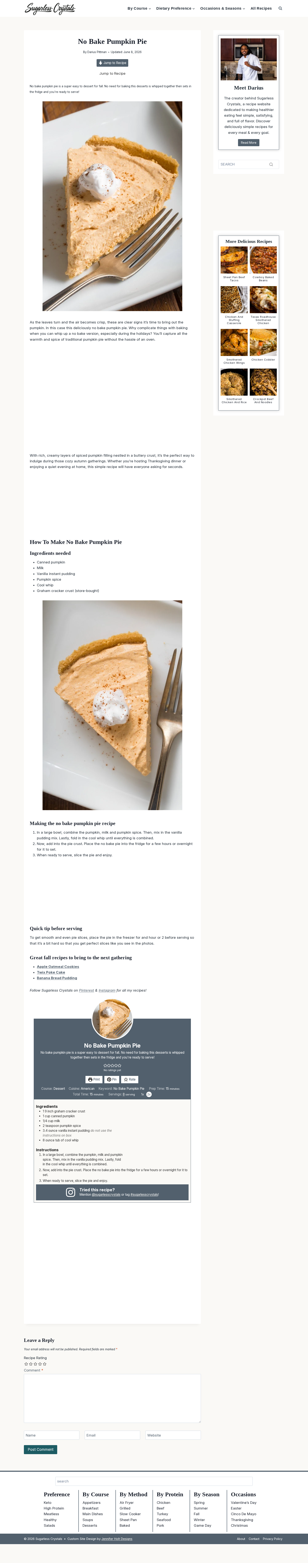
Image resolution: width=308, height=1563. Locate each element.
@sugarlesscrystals (106, 1195)
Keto (47, 1502)
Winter (199, 1520)
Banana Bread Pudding (57, 978)
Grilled (125, 1508)
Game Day (202, 1525)
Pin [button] (113, 1079)
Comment (33, 1370)
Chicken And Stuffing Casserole (234, 320)
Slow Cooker (130, 1514)
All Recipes (261, 8)
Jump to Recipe (114, 63)
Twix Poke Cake (51, 972)
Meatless (51, 1514)
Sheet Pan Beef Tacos (234, 279)
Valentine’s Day (243, 1502)
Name (31, 1435)
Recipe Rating (35, 1358)
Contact (254, 1539)
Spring (199, 1502)
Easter (236, 1508)
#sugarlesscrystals (144, 1195)
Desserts (90, 1525)
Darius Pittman (97, 52)
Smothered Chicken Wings (234, 361)
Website (154, 1435)
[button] (105, 1065)
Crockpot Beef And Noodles (263, 401)
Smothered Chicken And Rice (234, 401)
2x (149, 1094)
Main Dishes (93, 1514)
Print (96, 1079)
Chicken (163, 1502)
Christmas (239, 1525)
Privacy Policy (272, 1539)
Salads (49, 1525)
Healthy (50, 1520)
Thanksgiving (242, 1520)
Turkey (162, 1514)
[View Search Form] (280, 8)
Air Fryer (127, 1502)
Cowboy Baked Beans (263, 279)
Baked (125, 1525)
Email (91, 1435)
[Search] (271, 164)
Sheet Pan (128, 1520)
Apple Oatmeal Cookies (58, 967)
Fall (196, 1514)
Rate (132, 1079)
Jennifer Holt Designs (116, 1539)
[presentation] (234, 260)
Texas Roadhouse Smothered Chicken (263, 320)
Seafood (164, 1520)
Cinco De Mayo (243, 1514)
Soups (88, 1520)
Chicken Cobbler (263, 359)
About (241, 1539)
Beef (160, 1508)
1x (142, 1094)
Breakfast (90, 1508)
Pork (160, 1525)
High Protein (54, 1508)
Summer (201, 1508)
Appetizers (92, 1502)
